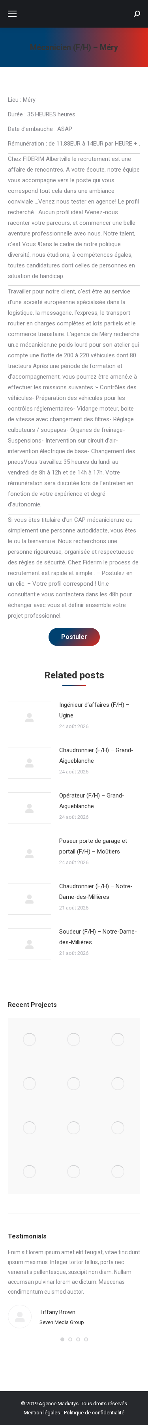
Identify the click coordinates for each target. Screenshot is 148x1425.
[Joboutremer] (74, 1128)
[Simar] (30, 1128)
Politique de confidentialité (94, 1413)
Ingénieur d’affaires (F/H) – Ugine (94, 710)
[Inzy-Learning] (118, 1084)
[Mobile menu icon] (12, 13)
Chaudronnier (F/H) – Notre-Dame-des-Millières (96, 891)
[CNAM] (118, 1172)
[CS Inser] (118, 1128)
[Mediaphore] (74, 1172)
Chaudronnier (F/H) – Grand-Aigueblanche (96, 755)
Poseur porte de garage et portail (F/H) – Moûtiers (93, 846)
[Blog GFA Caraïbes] (30, 1084)
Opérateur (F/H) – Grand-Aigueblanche (91, 801)
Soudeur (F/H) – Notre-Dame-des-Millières (98, 937)
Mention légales (42, 1413)
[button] (62, 1339)
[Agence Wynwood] (118, 1040)
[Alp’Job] (30, 1040)
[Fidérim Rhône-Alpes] (74, 1084)
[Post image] (29, 717)
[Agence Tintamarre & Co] (74, 1040)
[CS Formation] (30, 1172)
